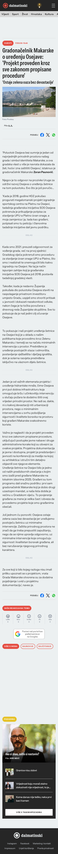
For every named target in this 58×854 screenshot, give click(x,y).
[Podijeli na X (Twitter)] (48, 135)
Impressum (9, 848)
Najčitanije (45, 646)
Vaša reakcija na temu (17, 608)
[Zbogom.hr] (39, 5)
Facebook (24, 843)
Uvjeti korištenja (26, 848)
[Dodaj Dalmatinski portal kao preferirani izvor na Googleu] (29, 634)
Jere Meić (14, 758)
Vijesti (5, 14)
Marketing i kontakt (42, 843)
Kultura (49, 14)
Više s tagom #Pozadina (29, 812)
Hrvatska (36, 14)
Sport (15, 14)
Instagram (12, 843)
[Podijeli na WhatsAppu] (54, 135)
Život (25, 14)
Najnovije (28, 646)
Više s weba (10, 646)
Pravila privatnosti (45, 848)
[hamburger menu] (53, 5)
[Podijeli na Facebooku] (42, 135)
